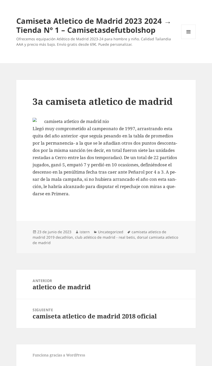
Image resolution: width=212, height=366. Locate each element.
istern (85, 231)
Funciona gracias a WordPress (59, 355)
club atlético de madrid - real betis (105, 237)
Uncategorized (110, 231)
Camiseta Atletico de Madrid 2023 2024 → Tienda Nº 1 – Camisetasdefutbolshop (93, 25)
